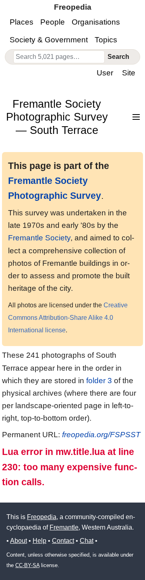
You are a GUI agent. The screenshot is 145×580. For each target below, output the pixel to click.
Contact (63, 540)
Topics (106, 39)
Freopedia (41, 516)
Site (128, 73)
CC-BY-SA (27, 565)
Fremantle (64, 527)
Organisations (96, 22)
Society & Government (49, 39)
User (105, 73)
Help (39, 540)
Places (21, 22)
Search (118, 56)
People (52, 22)
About (18, 540)
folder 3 (99, 380)
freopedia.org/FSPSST (101, 434)
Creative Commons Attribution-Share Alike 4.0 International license (68, 318)
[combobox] (59, 56)
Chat (86, 540)
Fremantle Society (39, 238)
